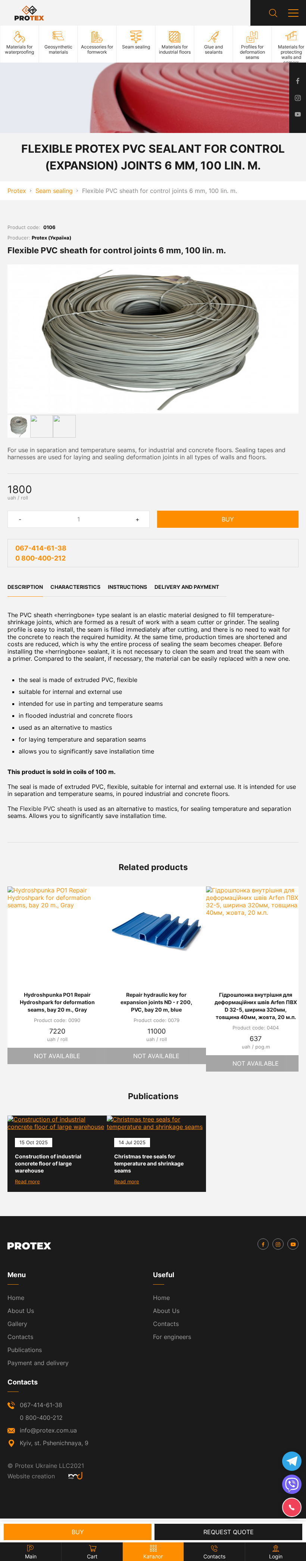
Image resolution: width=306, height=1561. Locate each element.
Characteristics (75, 587)
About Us (20, 1310)
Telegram (292, 1461)
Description (25, 587)
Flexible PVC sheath (48, 808)
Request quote (228, 1532)
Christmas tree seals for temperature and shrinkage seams (149, 1163)
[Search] (273, 13)
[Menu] (293, 13)
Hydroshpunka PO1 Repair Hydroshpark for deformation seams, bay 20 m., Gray (57, 1002)
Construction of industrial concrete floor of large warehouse (48, 1163)
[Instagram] (278, 1244)
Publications (24, 1350)
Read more (27, 1181)
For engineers (172, 1337)
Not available (57, 1056)
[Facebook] (263, 1244)
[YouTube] (293, 1244)
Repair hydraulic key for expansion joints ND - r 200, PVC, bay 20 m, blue (156, 1002)
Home (15, 1297)
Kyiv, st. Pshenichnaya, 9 (54, 1443)
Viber (292, 1484)
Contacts (20, 1337)
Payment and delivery (38, 1363)
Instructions (127, 587)
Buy (228, 519)
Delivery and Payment (186, 587)
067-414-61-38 (40, 548)
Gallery (17, 1323)
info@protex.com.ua (48, 1430)
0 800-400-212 (40, 558)
